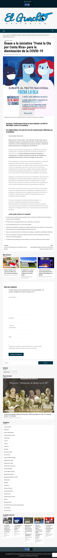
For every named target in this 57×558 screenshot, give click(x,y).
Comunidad (7, 438)
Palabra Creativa (8, 488)
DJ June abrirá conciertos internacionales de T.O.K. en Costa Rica (49, 528)
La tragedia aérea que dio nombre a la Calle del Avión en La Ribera (7, 528)
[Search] (52, 31)
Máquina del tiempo (9, 474)
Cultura (6, 443)
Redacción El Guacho (9, 54)
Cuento (6, 440)
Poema (5, 499)
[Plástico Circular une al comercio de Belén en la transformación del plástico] (11, 262)
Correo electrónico (12, 327)
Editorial (6, 449)
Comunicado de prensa (8, 40)
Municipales (7, 479)
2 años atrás (25, 278)
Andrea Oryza (42, 276)
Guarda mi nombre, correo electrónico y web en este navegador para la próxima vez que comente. (25, 347)
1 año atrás (14, 275)
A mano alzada (7, 426)
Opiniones (6, 485)
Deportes (32, 261)
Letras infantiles (8, 468)
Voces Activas (7, 510)
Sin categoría (7, 507)
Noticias (14, 266)
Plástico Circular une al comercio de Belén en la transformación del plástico (11, 271)
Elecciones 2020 (24, 263)
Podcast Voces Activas (9, 496)
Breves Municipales (9, 432)
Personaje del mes (8, 491)
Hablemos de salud (25, 266)
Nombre (12, 318)
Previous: (15, 247)
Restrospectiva (7, 502)
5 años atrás (17, 54)
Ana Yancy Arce (7, 275)
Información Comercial (9, 465)
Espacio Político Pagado (10, 457)
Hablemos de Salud (8, 460)
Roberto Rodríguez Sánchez (27, 276)
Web (10, 337)
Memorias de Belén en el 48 (9, 410)
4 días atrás (38, 541)
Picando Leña (7, 493)
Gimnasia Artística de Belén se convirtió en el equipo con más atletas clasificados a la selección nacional (38, 531)
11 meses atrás (16, 417)
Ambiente (6, 429)
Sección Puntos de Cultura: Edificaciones (14, 505)
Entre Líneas (7, 454)
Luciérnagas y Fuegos (9, 471)
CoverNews (28, 555)
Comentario (13, 297)
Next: (41, 247)
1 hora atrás (7, 535)
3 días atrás (28, 539)
